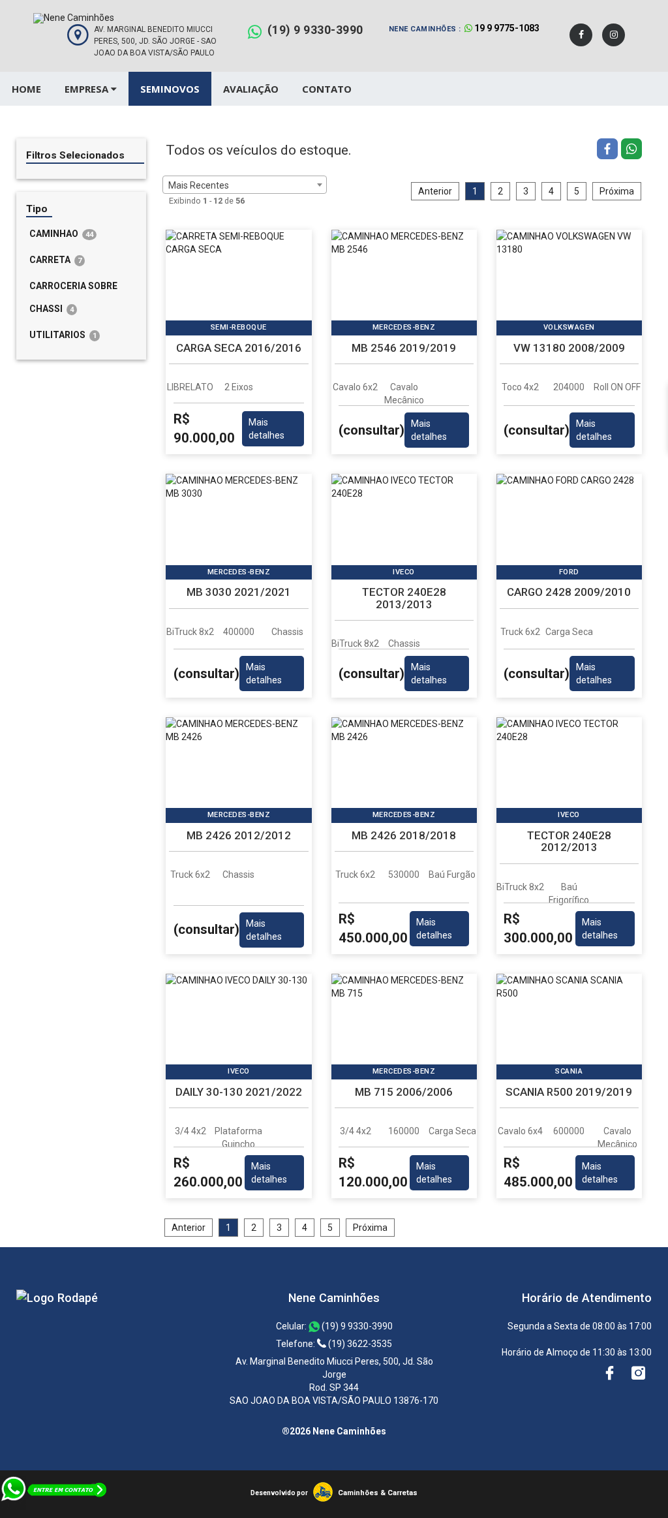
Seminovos (170, 88)
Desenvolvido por (279, 1492)
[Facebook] (580, 34)
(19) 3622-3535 (359, 1344)
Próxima (617, 191)
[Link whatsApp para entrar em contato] (54, 1511)
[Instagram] (613, 34)
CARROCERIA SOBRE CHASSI (73, 297)
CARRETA (55, 260)
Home (26, 88)
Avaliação (251, 88)
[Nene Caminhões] (57, 1298)
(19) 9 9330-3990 (315, 30)
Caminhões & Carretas (378, 1493)
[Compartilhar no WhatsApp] (631, 150)
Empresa (88, 88)
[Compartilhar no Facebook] (609, 150)
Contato (327, 88)
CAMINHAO (61, 233)
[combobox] (244, 185)
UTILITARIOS (63, 335)
